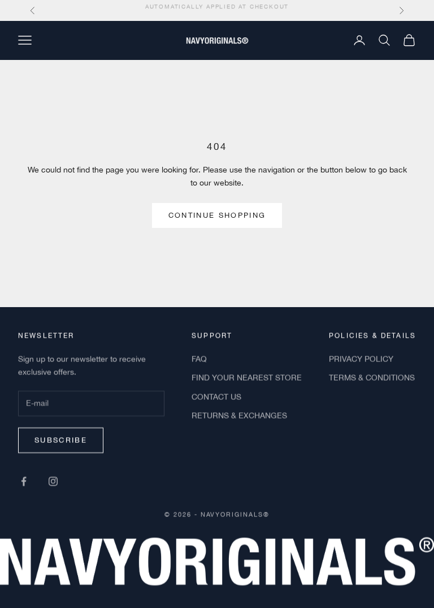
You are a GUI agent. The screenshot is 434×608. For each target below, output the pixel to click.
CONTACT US (216, 396)
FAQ (199, 359)
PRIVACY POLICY (361, 359)
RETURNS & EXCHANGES (239, 415)
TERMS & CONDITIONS (372, 377)
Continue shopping (217, 215)
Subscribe (60, 439)
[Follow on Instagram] (53, 480)
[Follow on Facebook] (23, 480)
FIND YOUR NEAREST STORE (247, 377)
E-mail (35, 392)
